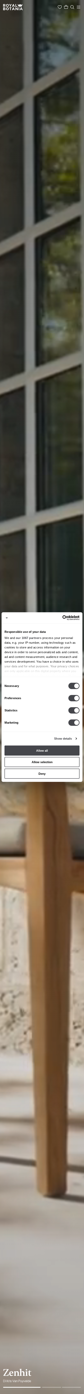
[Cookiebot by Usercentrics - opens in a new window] (62, 617)
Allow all (42, 750)
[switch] (74, 698)
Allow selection (42, 762)
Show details (63, 738)
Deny (42, 773)
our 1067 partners (29, 638)
